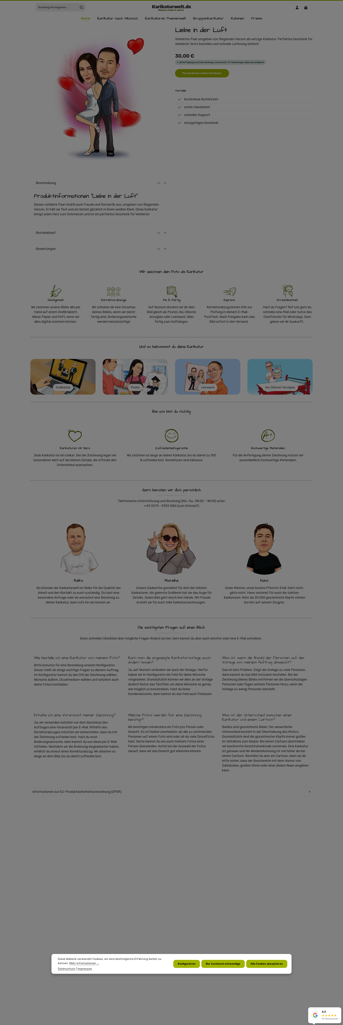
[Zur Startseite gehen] (171, 7)
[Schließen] (338, 1010)
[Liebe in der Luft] (99, 94)
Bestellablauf (46, 233)
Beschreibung (46, 183)
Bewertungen (46, 249)
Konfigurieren (186, 963)
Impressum (85, 968)
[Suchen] (81, 7)
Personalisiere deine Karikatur (202, 73)
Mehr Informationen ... (84, 963)
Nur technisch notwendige (223, 963)
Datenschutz (66, 968)
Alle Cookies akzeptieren (267, 963)
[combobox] (57, 7)
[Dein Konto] (297, 7)
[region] (99, 94)
